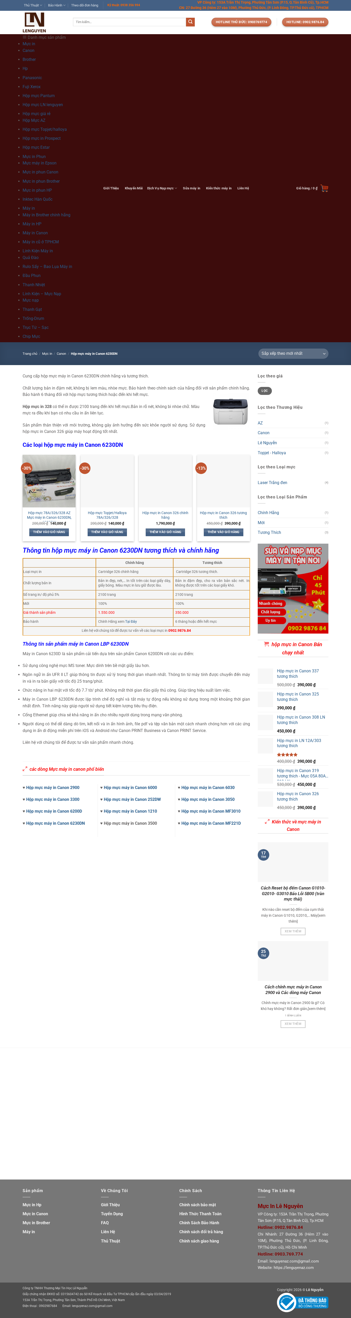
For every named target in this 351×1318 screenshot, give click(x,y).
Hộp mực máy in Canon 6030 (208, 787)
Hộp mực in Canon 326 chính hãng (165, 515)
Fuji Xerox (32, 86)
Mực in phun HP (37, 190)
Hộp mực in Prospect (42, 138)
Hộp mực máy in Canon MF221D (211, 823)
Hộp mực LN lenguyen (43, 104)
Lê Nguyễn (267, 442)
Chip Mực (31, 336)
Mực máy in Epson (40, 163)
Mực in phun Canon (40, 172)
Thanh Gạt (32, 309)
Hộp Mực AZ (34, 120)
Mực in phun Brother (41, 181)
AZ (260, 423)
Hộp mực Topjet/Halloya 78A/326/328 (107, 515)
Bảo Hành (55, 5)
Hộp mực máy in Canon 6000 (130, 787)
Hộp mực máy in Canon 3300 (52, 799)
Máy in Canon (35, 232)
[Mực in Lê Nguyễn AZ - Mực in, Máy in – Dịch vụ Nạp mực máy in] (44, 22)
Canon (28, 50)
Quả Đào (31, 257)
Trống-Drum (33, 318)
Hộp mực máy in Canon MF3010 (211, 811)
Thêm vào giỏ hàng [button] (49, 532)
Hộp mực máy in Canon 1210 (130, 811)
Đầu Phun (32, 275)
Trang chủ (30, 354)
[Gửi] (190, 22)
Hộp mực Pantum (39, 95)
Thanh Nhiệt (34, 284)
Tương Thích (269, 532)
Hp (25, 68)
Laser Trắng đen (272, 482)
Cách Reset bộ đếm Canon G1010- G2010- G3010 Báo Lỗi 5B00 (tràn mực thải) (293, 894)
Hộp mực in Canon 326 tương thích (223, 515)
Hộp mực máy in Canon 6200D (54, 811)
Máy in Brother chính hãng (46, 214)
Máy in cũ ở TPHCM (41, 241)
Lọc (265, 391)
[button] (312, 188)
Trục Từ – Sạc (36, 327)
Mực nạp (31, 300)
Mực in (47, 354)
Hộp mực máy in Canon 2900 (52, 787)
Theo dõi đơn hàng (84, 5)
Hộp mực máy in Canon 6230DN (55, 823)
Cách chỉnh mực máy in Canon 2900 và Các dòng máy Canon (293, 990)
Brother (29, 59)
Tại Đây (131, 621)
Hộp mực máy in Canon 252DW (132, 799)
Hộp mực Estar (36, 147)
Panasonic (32, 77)
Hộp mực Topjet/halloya (45, 129)
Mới (261, 522)
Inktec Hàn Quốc (37, 199)
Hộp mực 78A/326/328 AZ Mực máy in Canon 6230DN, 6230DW (49, 518)
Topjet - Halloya (272, 452)
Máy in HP (32, 223)
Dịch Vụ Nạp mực (160, 188)
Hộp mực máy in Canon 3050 (208, 799)
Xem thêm (293, 931)
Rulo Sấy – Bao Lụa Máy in (47, 266)
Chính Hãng (268, 512)
